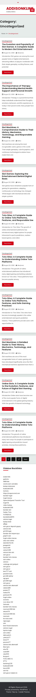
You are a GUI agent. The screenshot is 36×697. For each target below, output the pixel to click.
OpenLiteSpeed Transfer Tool (13, 500)
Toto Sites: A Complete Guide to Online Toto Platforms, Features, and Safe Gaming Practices (17, 302)
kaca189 (6, 668)
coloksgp (6, 564)
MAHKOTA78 (8, 543)
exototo (6, 600)
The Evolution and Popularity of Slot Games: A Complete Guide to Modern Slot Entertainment (18, 47)
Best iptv (6, 647)
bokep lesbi (7, 522)
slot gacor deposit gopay (12, 526)
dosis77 (6, 640)
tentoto (6, 491)
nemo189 (6, 548)
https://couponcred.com (11, 493)
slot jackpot (14, 564)
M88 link (6, 481)
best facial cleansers (10, 626)
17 (19, 459)
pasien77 (6, 590)
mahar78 (6, 593)
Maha (19, 141)
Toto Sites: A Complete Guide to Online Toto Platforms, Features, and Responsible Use (17, 218)
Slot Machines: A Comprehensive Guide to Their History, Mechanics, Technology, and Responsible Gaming (17, 132)
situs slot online (8, 541)
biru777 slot (7, 571)
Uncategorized (7, 41)
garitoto (6, 479)
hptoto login (7, 630)
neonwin (6, 616)
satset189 (7, 550)
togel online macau (9, 538)
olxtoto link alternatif (10, 585)
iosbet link (6, 477)
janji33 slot (7, 536)
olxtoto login (7, 519)
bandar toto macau (10, 557)
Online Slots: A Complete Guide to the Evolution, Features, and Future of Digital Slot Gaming (18, 386)
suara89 (6, 652)
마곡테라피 (7, 515)
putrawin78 (7, 595)
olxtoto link (7, 529)
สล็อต (5, 524)
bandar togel (7, 496)
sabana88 (6, 588)
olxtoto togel (7, 628)
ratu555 (6, 654)
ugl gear (6, 578)
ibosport (6, 656)
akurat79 (6, 611)
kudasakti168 (8, 489)
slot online (6, 559)
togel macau (7, 498)
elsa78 (5, 649)
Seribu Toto (7, 512)
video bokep (7, 505)
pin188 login (7, 581)
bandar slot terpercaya (11, 533)
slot (4, 623)
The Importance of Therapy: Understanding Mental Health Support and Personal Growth (17, 88)
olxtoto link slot (8, 552)
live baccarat (7, 619)
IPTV (5, 661)
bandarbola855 (8, 517)
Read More (7, 72)
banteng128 (7, 663)
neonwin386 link (9, 609)
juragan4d (6, 545)
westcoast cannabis (10, 484)
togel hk (6, 503)
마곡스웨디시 (8, 659)
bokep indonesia (9, 486)
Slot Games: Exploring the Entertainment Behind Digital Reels (17, 176)
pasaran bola (7, 574)
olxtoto (5, 562)
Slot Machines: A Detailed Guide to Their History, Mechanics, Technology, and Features (16, 346)
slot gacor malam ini (10, 673)
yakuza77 (6, 637)
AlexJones (20, 53)
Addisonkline (19, 8)
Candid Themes (24, 692)
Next (25, 459)
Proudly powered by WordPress (16, 690)
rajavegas (6, 621)
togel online (7, 597)
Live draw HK (8, 602)
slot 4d (5, 670)
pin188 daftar (8, 576)
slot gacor (6, 555)
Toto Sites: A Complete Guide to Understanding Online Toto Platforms (17, 259)
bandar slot (7, 510)
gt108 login (7, 531)
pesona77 (6, 642)
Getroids (6, 604)
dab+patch (7, 635)
